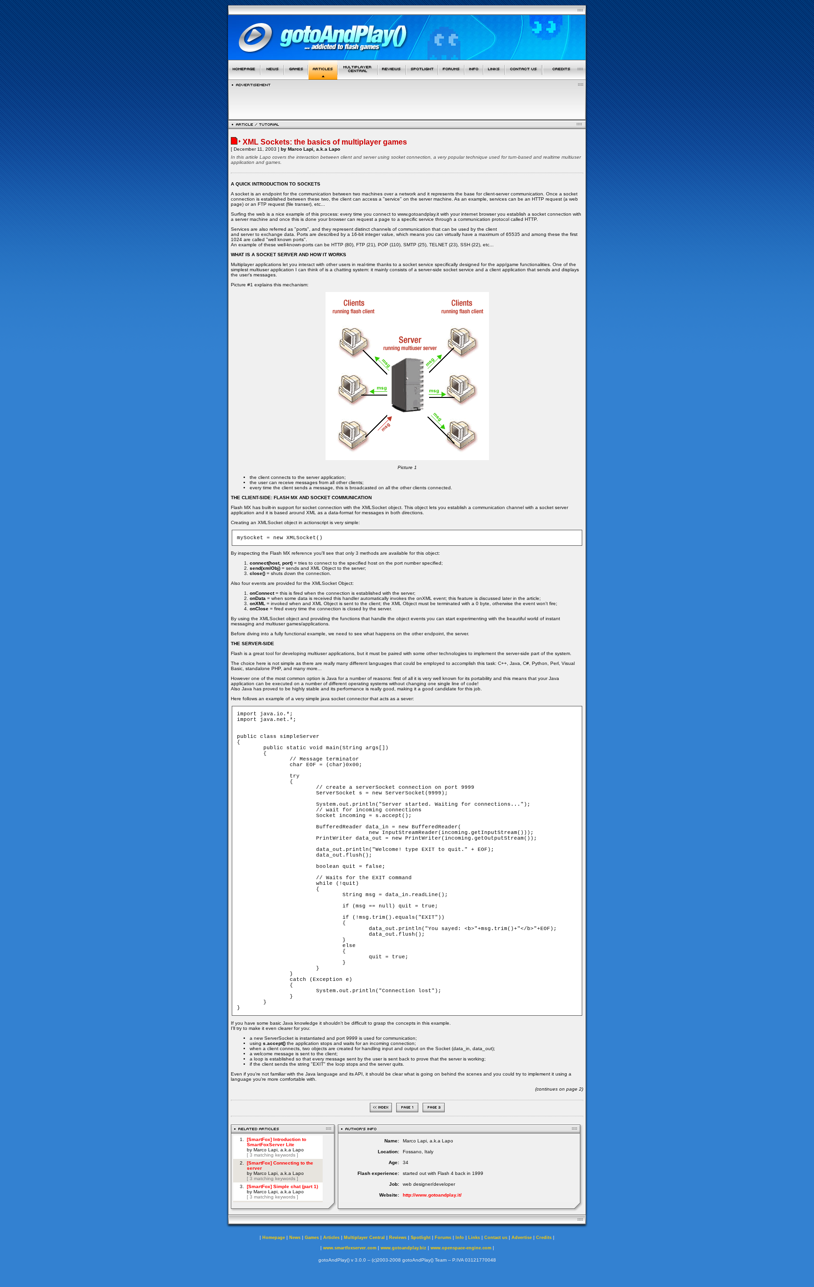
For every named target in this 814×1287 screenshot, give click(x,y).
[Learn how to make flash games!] (323, 77)
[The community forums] (451, 77)
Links (474, 1237)
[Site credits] (564, 77)
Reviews (398, 1237)
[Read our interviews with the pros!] (422, 77)
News (295, 1237)
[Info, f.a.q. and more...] (474, 77)
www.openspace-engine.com (461, 1248)
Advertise (522, 1237)
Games (312, 1237)
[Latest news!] (272, 77)
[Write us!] (523, 77)
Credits (544, 1237)
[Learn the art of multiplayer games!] (357, 77)
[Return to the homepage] (244, 77)
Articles (331, 1237)
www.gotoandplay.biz (403, 1248)
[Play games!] (296, 77)
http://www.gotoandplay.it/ (432, 1195)
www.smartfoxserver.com (349, 1248)
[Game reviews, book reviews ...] (392, 77)
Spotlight (421, 1237)
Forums (443, 1237)
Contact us (495, 1237)
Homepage (273, 1237)
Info (460, 1237)
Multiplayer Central (364, 1237)
